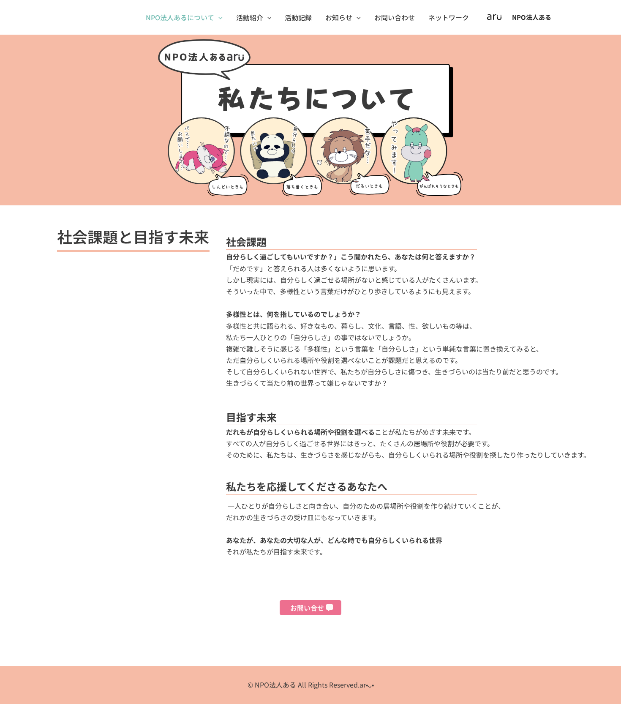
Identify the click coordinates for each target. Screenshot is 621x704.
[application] (218, 17)
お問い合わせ (394, 17)
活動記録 (298, 17)
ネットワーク (448, 17)
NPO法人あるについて (180, 17)
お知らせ (338, 17)
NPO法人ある (531, 17)
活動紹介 (249, 17)
